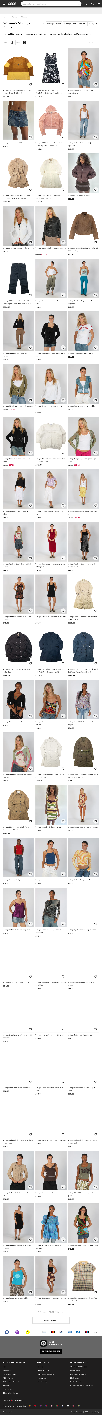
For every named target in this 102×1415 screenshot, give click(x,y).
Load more (51, 1320)
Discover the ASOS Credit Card (81, 1385)
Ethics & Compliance (10, 1393)
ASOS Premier (8, 1378)
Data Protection (8, 1389)
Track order (7, 1370)
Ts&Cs (87, 1412)
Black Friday (74, 1378)
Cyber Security (42, 1382)
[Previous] (44, 24)
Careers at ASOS (43, 1370)
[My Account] (86, 3)
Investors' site (41, 1378)
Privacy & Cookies (76, 1412)
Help (4, 1367)
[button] (30, 1406)
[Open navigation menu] (4, 3)
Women (14, 17)
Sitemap (6, 1385)
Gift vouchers (75, 1370)
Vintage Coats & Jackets (75, 23)
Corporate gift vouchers (78, 1374)
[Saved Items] (93, 3)
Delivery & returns (9, 1374)
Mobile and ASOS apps (78, 1367)
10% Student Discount (11, 1382)
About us (40, 1367)
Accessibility (95, 1412)
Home (5, 17)
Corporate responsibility (45, 1374)
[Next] (96, 24)
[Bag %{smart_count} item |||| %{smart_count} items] (99, 3)
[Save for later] (30, 84)
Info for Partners (75, 1382)
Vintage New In (54, 23)
